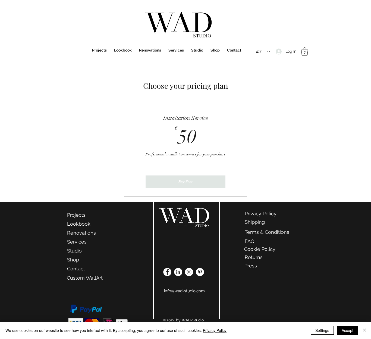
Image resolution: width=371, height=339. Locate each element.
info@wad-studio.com (184, 291)
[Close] (364, 330)
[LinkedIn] (178, 272)
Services (77, 242)
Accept (347, 330)
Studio (74, 251)
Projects (76, 215)
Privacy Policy (215, 330)
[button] (304, 51)
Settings (322, 330)
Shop (73, 260)
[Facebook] (167, 272)
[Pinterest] (200, 272)
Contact (76, 268)
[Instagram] (189, 272)
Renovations (81, 233)
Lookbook (78, 224)
